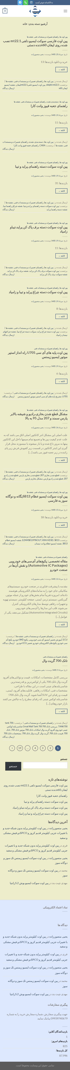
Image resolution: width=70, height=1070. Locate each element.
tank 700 (9, 722)
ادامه (61, 69)
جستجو (63, 758)
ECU (65, 639)
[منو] (65, 11)
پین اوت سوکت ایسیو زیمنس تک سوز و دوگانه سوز (37, 983)
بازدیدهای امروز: (59, 1041)
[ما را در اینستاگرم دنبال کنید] (31, 2)
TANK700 (62, 726)
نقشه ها (30, 37)
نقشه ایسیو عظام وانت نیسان (48, 543)
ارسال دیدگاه (8, 88)
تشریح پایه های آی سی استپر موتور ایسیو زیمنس (40, 396)
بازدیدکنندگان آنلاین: (57, 1031)
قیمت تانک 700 (56, 733)
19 (19, 748)
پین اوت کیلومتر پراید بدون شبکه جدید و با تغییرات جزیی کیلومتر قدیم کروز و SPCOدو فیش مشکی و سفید (35, 833)
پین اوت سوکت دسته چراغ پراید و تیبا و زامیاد (42, 813)
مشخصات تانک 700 (12, 733)
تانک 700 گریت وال (54, 661)
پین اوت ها (63, 37)
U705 (64, 396)
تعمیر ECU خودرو (24, 643)
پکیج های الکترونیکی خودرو (45, 643)
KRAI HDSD (48, 540)
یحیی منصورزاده (58, 828)
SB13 (56, 540)
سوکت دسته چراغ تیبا (26, 331)
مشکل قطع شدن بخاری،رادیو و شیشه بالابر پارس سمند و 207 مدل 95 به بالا (38, 416)
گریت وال (44, 733)
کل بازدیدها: (61, 1050)
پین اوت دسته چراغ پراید (48, 331)
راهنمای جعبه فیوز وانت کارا (52, 795)
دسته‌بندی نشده (53, 102)
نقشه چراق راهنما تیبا (13, 206)
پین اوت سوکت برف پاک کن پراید (44, 271)
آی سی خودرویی (36, 639)
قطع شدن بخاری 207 (49, 475)
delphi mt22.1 (52, 84)
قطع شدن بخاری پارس (29, 475)
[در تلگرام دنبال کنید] (20, 2)
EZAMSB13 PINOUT (31, 540)
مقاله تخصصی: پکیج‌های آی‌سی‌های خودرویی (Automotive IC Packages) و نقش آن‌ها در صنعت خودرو (37, 565)
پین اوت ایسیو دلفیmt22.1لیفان (30, 84)
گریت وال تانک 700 (30, 733)
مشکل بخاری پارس (34, 478)
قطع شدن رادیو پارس (53, 478)
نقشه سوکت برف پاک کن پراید (53, 274)
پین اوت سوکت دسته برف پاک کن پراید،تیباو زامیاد (40, 807)
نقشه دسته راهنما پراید (57, 209)
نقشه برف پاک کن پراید (18, 271)
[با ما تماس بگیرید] (25, 2)
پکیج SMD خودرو (20, 639)
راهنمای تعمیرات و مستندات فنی (46, 37)
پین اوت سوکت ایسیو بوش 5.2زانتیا (29, 883)
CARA (42, 145)
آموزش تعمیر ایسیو (53, 639)
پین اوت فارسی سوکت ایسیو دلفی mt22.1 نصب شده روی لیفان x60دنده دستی (35, 43)
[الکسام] (35, 11)
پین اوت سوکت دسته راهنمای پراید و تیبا (45, 801)
